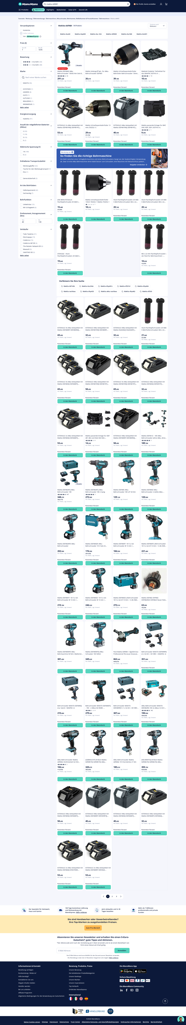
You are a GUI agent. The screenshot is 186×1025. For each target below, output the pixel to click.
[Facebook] (126, 990)
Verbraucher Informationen (131, 1022)
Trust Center (75, 1022)
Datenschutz (64, 1022)
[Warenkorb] (166, 4)
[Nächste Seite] (121, 896)
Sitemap (45, 1022)
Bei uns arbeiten (24, 989)
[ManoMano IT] (76, 998)
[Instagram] (137, 990)
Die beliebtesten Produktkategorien (82, 973)
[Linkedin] (121, 990)
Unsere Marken (74, 980)
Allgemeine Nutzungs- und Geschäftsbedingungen (100, 1022)
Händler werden (24, 986)
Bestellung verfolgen (25, 970)
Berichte (146, 1022)
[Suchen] (44, 4)
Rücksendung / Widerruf (27, 973)
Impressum (54, 1022)
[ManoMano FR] (70, 998)
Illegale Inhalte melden (26, 983)
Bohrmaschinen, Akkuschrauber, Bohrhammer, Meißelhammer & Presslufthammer (72, 18)
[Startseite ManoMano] (28, 4)
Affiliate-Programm (25, 993)
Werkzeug (29, 18)
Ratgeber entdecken (137, 165)
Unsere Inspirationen (76, 983)
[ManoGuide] (180, 1019)
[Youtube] (132, 990)
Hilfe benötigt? (23, 976)
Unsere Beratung (75, 970)
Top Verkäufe (74, 986)
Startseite (21, 18)
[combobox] (157, 25)
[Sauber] (128, 4)
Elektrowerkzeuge (39, 18)
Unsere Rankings (75, 976)
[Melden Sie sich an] (161, 4)
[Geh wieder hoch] (165, 1001)
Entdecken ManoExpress (78, 989)
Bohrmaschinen (104, 18)
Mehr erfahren (113, 958)
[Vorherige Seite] (103, 896)
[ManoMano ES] (86, 998)
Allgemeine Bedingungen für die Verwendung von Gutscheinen (41, 996)
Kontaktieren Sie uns (25, 980)
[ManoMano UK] (81, 998)
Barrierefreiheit (156, 1022)
